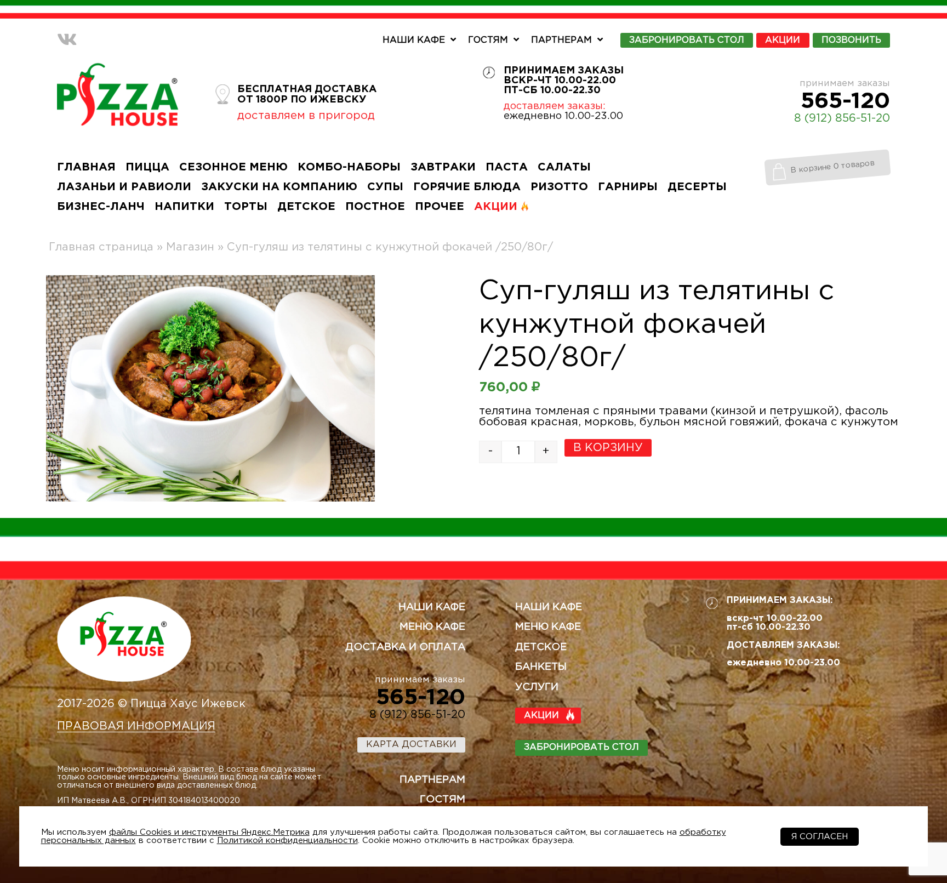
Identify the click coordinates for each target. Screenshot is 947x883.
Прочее (439, 207)
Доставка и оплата (405, 647)
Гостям (488, 40)
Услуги (536, 687)
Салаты (564, 167)
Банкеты (541, 667)
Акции (782, 40)
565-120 (845, 101)
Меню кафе (432, 627)
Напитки (184, 207)
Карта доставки (411, 744)
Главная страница (101, 247)
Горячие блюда (467, 187)
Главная (86, 167)
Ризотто (559, 187)
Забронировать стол (581, 747)
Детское (306, 207)
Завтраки (443, 167)
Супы (385, 187)
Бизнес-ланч (101, 207)
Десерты (697, 187)
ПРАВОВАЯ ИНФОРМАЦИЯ (136, 726)
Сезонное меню (233, 167)
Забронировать (686, 40)
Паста (507, 167)
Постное (375, 207)
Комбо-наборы (349, 167)
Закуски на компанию (279, 187)
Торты (245, 207)
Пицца (147, 167)
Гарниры (628, 187)
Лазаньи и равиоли (124, 187)
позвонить (851, 40)
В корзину (608, 448)
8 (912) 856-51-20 (842, 118)
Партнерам (561, 40)
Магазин (190, 247)
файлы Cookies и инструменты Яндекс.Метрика (209, 832)
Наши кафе (414, 40)
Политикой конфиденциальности (287, 840)
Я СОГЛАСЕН (819, 836)
